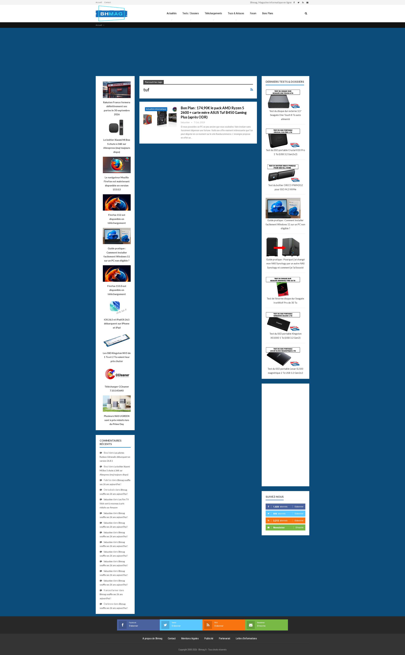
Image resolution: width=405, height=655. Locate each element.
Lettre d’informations (246, 638)
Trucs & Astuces (236, 13)
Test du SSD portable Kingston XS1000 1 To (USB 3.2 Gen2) (285, 335)
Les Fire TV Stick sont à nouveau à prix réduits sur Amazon (114, 503)
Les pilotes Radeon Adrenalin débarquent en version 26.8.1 (115, 457)
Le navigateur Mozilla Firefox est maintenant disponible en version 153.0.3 (117, 183)
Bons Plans (267, 13)
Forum (253, 13)
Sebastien (108, 499)
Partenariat (224, 638)
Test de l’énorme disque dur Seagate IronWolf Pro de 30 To (285, 300)
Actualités (172, 13)
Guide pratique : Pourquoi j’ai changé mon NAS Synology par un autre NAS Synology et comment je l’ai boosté (285, 263)
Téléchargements (213, 13)
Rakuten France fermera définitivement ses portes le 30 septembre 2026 (116, 108)
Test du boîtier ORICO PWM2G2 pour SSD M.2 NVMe (285, 187)
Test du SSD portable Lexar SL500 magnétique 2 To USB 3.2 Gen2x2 (285, 370)
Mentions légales (190, 638)
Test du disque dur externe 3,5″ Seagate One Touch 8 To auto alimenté (285, 115)
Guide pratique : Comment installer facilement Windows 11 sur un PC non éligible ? (285, 224)
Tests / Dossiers (190, 13)
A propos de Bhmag (152, 638)
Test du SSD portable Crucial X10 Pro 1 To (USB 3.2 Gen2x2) (285, 152)
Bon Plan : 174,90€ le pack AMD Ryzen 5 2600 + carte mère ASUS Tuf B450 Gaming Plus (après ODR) (214, 112)
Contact (107, 2)
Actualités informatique (156, 109)
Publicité (208, 638)
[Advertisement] (202, 51)
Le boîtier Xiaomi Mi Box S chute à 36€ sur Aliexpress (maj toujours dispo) (116, 145)
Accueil (99, 2)
